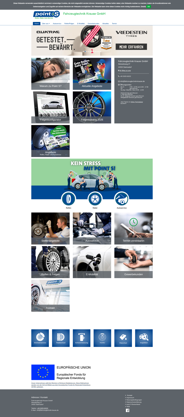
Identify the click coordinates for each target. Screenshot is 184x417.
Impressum (130, 397)
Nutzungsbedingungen (134, 400)
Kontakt (129, 395)
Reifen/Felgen (69, 23)
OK (148, 6)
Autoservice (57, 23)
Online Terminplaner (137, 102)
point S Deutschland (133, 404)
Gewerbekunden (93, 23)
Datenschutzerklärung (134, 402)
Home (36, 23)
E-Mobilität (81, 23)
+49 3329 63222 (125, 76)
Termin (114, 23)
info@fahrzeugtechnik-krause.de (132, 81)
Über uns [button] (45, 23)
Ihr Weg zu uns (125, 70)
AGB (128, 406)
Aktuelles (105, 23)
